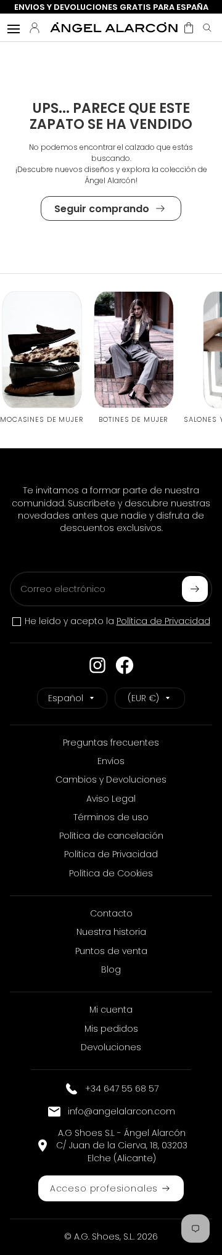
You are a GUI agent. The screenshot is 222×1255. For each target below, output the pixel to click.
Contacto (111, 913)
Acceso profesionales (104, 1188)
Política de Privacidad (163, 621)
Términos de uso (111, 817)
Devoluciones (111, 1047)
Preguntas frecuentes (111, 742)
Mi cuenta (111, 1009)
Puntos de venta (111, 951)
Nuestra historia (111, 932)
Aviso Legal (111, 798)
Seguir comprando (101, 209)
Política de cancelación (111, 835)
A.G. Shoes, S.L (103, 1236)
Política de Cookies (111, 873)
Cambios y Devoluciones (111, 779)
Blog (111, 969)
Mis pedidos (111, 1029)
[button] (188, 28)
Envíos (111, 761)
